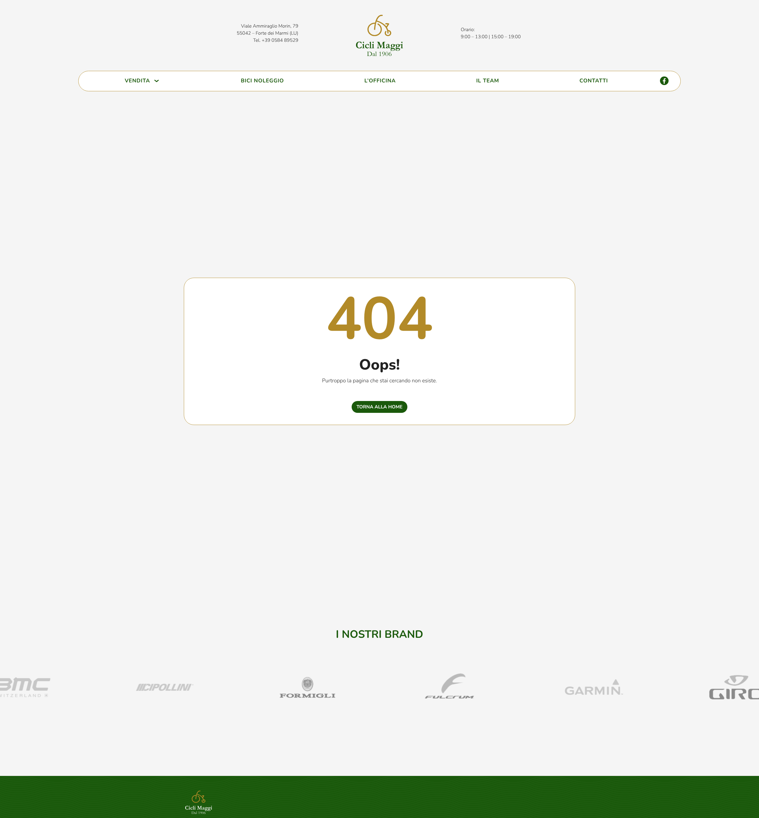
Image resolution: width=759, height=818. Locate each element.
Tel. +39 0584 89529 (275, 40)
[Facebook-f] (664, 80)
